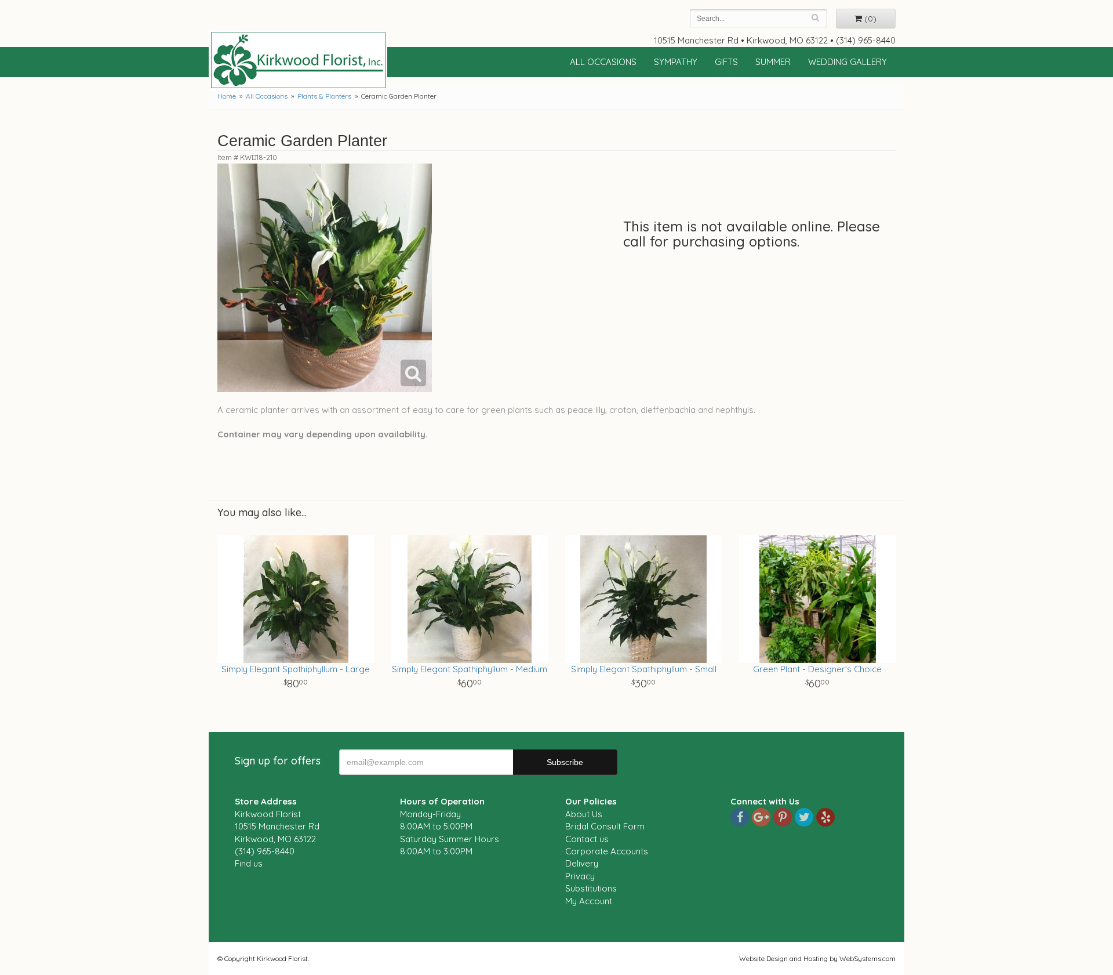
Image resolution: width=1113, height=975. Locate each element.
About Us (583, 814)
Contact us (587, 838)
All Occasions (603, 61)
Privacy (580, 876)
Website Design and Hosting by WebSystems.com (817, 958)
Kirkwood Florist (298, 60)
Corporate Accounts (606, 851)
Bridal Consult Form (605, 826)
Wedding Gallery (847, 61)
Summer (773, 61)
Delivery (581, 863)
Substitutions (591, 888)
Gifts (726, 61)
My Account (588, 901)
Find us (249, 863)
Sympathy (675, 61)
